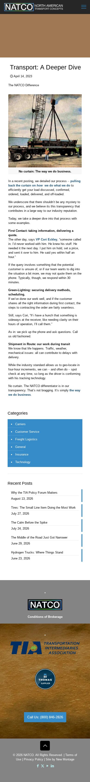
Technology (22, 462)
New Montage (65, 759)
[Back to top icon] (45, 745)
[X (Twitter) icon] (42, 766)
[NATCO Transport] (33, 7)
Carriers (20, 424)
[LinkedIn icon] (52, 766)
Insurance (21, 454)
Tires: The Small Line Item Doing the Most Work (43, 507)
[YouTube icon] (47, 766)
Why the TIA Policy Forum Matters (34, 492)
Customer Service (27, 431)
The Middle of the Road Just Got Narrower (39, 537)
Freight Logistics (26, 439)
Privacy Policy (33, 759)
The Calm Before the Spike (29, 522)
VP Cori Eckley (46, 239)
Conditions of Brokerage (45, 617)
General (20, 447)
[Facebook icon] (37, 766)
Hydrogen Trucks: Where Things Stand (37, 552)
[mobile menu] (84, 7)
